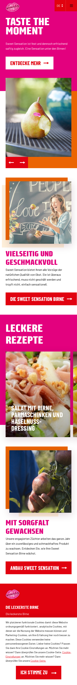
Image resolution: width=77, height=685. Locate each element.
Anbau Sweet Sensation (34, 568)
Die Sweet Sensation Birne (37, 299)
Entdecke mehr (25, 63)
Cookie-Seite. (38, 660)
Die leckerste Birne (17, 614)
